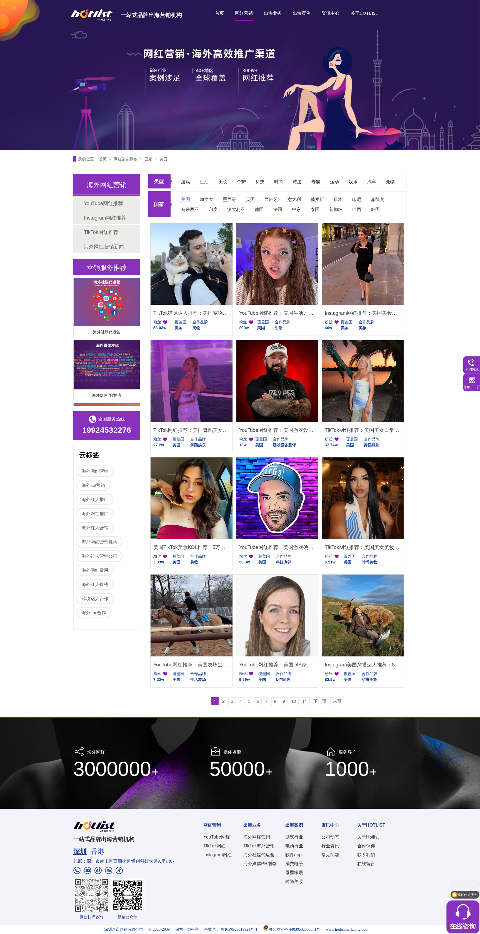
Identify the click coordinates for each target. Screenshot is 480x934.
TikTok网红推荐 (101, 231)
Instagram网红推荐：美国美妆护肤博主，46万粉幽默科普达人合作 (363, 312)
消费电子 (294, 863)
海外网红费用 (95, 570)
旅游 (297, 181)
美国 (163, 159)
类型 (159, 181)
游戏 (185, 181)
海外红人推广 (95, 499)
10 (293, 701)
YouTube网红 (216, 837)
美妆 (222, 181)
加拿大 (206, 199)
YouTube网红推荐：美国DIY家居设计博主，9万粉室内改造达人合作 (277, 664)
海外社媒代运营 (106, 323)
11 (304, 701)
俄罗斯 (317, 199)
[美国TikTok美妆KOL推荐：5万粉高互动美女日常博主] (191, 498)
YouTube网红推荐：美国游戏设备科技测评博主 (277, 429)
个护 (241, 181)
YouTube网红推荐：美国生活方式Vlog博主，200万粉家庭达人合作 (277, 312)
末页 (337, 701)
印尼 (356, 199)
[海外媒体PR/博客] (107, 356)
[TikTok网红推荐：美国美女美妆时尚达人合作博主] (363, 498)
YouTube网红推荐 (103, 203)
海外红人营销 (95, 527)
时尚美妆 (294, 881)
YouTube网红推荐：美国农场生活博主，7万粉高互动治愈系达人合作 (191, 664)
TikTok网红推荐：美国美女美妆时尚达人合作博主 (363, 546)
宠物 (390, 181)
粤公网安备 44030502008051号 (294, 929)
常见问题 (330, 854)
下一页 (320, 701)
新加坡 (335, 209)
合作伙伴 (366, 845)
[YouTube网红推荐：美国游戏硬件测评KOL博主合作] (277, 498)
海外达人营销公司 (99, 556)
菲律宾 (377, 199)
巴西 (356, 209)
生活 (204, 181)
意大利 (294, 199)
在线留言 (366, 863)
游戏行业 (294, 837)
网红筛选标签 (126, 159)
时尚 (278, 181)
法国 (277, 209)
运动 (334, 181)
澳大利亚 (236, 209)
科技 (260, 181)
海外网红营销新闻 (104, 246)
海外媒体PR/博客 (107, 386)
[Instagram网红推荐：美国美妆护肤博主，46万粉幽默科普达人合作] (363, 264)
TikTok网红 (214, 845)
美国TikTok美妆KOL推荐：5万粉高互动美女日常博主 (191, 546)
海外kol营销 (93, 485)
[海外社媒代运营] (107, 293)
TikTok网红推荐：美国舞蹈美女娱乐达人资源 (191, 429)
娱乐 (353, 181)
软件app (293, 854)
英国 (250, 199)
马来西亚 (190, 209)
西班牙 (271, 199)
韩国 (375, 209)
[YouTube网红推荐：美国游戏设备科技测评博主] (277, 381)
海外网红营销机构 (99, 542)
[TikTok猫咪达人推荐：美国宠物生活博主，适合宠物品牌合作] (191, 264)
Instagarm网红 (217, 854)
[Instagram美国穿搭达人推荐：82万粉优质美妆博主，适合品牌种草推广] (363, 615)
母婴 (315, 181)
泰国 (315, 209)
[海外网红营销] (240, 75)
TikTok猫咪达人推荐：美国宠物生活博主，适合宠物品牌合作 (191, 312)
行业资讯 (330, 845)
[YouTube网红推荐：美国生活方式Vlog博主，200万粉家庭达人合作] (277, 264)
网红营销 (244, 13)
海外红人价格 (95, 584)
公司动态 (330, 837)
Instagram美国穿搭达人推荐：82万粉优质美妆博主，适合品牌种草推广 (363, 664)
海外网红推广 (95, 513)
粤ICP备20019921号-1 (239, 929)
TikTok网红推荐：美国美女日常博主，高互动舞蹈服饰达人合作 (363, 429)
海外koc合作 (94, 612)
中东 (296, 209)
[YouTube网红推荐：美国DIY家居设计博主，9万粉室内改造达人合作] (277, 615)
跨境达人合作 (95, 598)
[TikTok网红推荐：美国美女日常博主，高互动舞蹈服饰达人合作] (363, 381)
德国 (259, 209)
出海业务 (273, 13)
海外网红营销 (95, 471)
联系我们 (366, 854)
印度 (213, 209)
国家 (148, 159)
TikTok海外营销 (258, 845)
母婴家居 (294, 872)
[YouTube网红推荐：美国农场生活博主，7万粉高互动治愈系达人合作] (191, 615)
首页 (219, 13)
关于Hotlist (368, 837)
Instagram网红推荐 (105, 217)
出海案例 (302, 13)
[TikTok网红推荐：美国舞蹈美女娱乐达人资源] (191, 381)
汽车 (371, 181)
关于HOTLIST (364, 13)
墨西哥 (229, 199)
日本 (338, 199)
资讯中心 (330, 13)
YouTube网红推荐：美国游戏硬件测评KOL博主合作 (277, 546)
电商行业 (294, 845)
